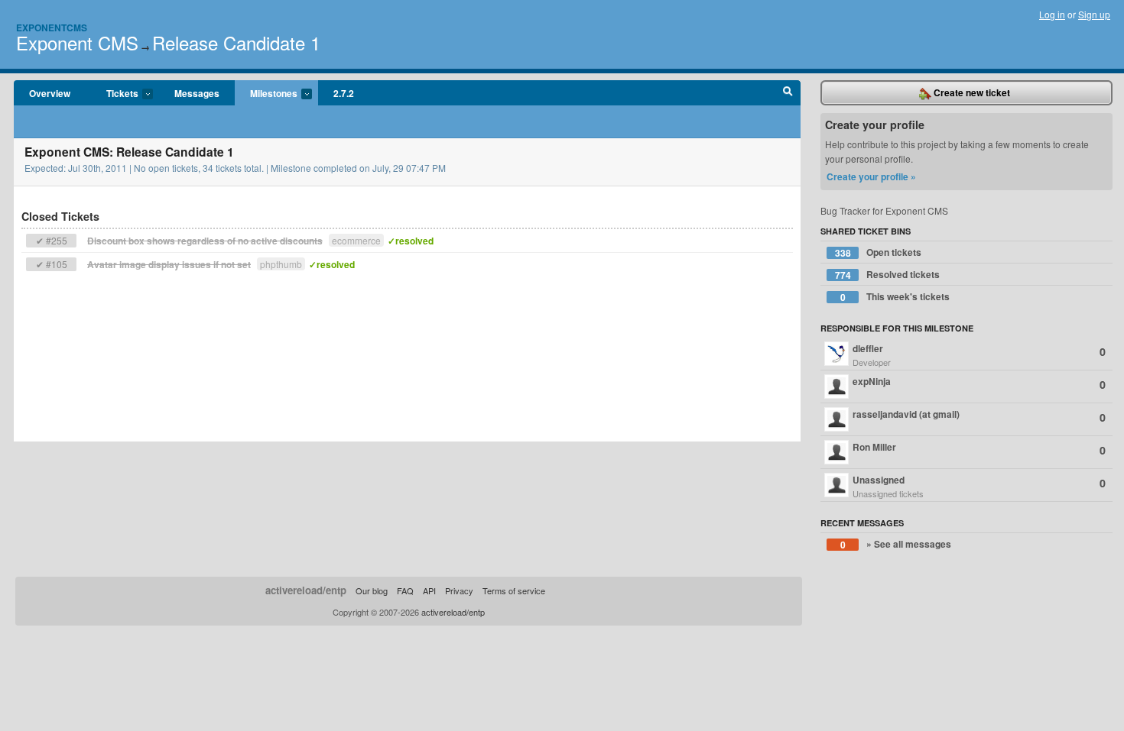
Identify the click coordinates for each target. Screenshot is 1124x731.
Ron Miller (979, 449)
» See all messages (896, 544)
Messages (196, 93)
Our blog (372, 590)
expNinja (979, 383)
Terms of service (513, 590)
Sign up (1094, 14)
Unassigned (979, 486)
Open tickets (878, 252)
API (429, 590)
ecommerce (356, 240)
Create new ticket (970, 92)
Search (788, 93)
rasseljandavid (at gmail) (979, 416)
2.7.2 (343, 93)
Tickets (114, 94)
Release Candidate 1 (236, 42)
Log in (1052, 14)
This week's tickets (895, 296)
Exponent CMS (77, 42)
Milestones (266, 94)
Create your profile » (871, 176)
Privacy (459, 590)
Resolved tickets (887, 274)
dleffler (979, 354)
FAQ (405, 590)
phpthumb (281, 263)
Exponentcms (51, 27)
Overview (49, 93)
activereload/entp (305, 590)
